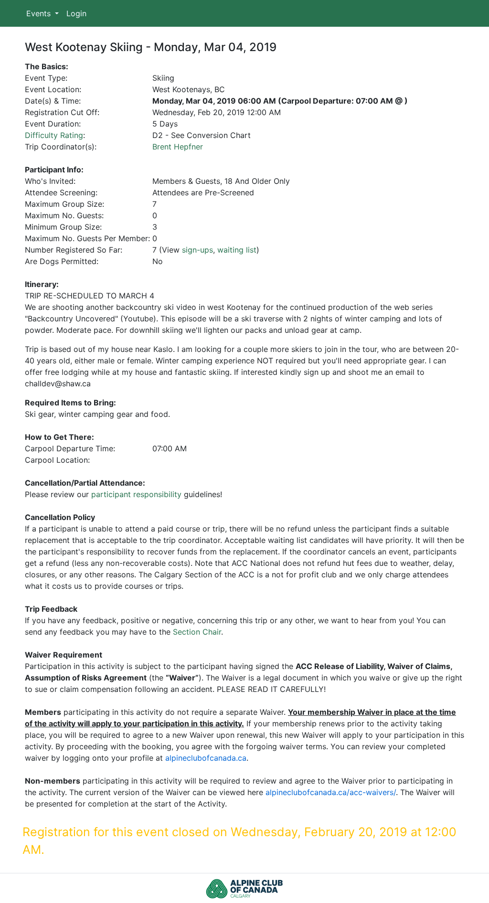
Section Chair (197, 632)
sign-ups (197, 250)
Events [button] (39, 13)
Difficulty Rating (54, 135)
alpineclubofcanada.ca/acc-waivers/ (331, 792)
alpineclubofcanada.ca (205, 758)
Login (76, 13)
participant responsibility (136, 494)
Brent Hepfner (177, 146)
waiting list (236, 250)
